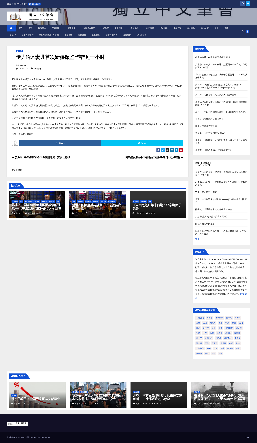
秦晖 (231, 343)
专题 (12, 35)
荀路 (215, 348)
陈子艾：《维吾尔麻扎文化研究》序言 (213, 209)
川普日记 (229, 328)
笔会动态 (72, 28)
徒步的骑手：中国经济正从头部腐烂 (212, 57)
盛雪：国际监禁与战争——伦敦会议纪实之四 (96, 206)
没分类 (37, 201)
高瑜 (220, 353)
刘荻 (227, 323)
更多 (197, 239)
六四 (205, 323)
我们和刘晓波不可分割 (49, 35)
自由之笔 (205, 28)
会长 (21, 201)
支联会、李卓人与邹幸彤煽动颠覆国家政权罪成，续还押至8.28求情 (96, 397)
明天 (216, 28)
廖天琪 (239, 328)
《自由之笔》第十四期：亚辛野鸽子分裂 (157, 206)
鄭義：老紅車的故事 (205, 224)
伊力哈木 (37, 69)
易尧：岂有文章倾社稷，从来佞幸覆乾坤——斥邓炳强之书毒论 (157, 397)
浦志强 (199, 343)
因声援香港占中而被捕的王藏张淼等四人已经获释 (153, 157)
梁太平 (199, 338)
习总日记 (200, 318)
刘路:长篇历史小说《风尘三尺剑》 (211, 216)
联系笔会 (42, 28)
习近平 (209, 318)
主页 (30, 28)
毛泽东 (237, 338)
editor (23, 65)
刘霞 (234, 323)
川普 (220, 328)
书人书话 (164, 28)
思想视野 (150, 28)
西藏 (222, 348)
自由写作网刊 (111, 35)
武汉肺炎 (228, 338)
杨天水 (219, 333)
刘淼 (220, 323)
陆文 (238, 348)
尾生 (214, 328)
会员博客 (127, 35)
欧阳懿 (218, 338)
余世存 (237, 318)
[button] (243, 31)
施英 (212, 333)
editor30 (93, 213)
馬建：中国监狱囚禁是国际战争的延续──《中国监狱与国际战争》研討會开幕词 (37, 208)
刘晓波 (213, 323)
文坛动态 (105, 28)
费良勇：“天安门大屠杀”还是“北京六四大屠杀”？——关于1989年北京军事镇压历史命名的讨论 (219, 398)
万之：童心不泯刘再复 (206, 192)
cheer (152, 213)
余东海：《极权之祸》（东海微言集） (213, 150)
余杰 (198, 323)
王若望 (223, 343)
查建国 (237, 333)
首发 (226, 28)
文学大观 (177, 28)
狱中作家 (119, 28)
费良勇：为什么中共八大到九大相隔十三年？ (217, 95)
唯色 (198, 328)
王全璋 (214, 343)
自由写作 (191, 28)
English (141, 35)
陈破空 (199, 353)
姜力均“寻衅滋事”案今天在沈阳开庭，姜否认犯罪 (42, 157)
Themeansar (45, 437)
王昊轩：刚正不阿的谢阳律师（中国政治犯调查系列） (221, 112)
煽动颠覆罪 (84, 392)
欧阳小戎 (208, 338)
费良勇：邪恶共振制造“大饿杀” (210, 133)
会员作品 (135, 28)
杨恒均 (228, 333)
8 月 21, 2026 (80, 404)
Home (247, 437)
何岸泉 (229, 318)
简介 (21, 28)
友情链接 (82, 35)
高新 (214, 353)
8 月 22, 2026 (19, 404)
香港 (207, 353)
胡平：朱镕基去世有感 (206, 126)
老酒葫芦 (200, 348)
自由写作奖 (111, 201)
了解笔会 (56, 28)
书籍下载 (68, 35)
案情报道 (75, 392)
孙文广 (206, 328)
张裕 (198, 333)
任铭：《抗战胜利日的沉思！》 (210, 119)
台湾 (241, 323)
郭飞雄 (230, 348)
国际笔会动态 (89, 28)
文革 (205, 333)
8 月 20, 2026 (202, 404)
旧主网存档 (27, 35)
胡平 (209, 348)
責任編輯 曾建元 (34, 213)
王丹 (207, 343)
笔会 (238, 343)
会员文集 (96, 35)
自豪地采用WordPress (15, 437)
